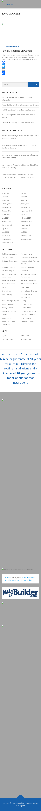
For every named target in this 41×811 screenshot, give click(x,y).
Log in (4, 336)
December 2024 (26, 221)
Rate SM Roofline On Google (17, 50)
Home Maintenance (9, 284)
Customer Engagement (11, 46)
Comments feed (7, 339)
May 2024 (5, 232)
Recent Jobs (25, 287)
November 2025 (26, 207)
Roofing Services (7, 308)
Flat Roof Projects (8, 271)
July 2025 (24, 214)
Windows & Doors (27, 322)
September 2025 (26, 211)
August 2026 (6, 193)
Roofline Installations (9, 311)
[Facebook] (20, 62)
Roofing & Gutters (8, 304)
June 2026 (5, 197)
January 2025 (6, 221)
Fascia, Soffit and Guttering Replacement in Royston (20, 105)
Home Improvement (9, 280)
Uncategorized (7, 318)
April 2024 (24, 232)
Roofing (23, 301)
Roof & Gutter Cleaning (29, 291)
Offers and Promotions (29, 284)
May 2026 (24, 197)
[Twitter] (20, 66)
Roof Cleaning (7, 294)
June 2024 (24, 228)
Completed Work (8, 257)
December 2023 (26, 239)
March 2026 (25, 200)
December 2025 (7, 207)
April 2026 (5, 200)
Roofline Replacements (29, 311)
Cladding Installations (9, 254)
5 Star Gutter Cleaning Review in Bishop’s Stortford (20, 122)
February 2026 (7, 204)
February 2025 (26, 218)
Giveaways (24, 271)
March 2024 (6, 235)
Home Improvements (28, 280)
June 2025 (5, 218)
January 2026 (25, 204)
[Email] (20, 69)
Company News (26, 254)
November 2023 (7, 242)
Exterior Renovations (28, 267)
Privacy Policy (16, 578)
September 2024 (26, 225)
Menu (37, 4)
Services (4, 315)
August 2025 (6, 214)
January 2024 (6, 239)
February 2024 (26, 235)
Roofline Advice (26, 308)
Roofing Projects (26, 304)
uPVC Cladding (26, 318)
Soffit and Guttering (27, 315)
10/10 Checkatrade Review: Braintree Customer (18, 110)
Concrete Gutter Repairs (29, 257)
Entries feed (25, 336)
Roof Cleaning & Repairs (10, 301)
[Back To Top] (20, 798)
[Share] (20, 73)
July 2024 (5, 228)
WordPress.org (26, 339)
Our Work (5, 287)
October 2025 (6, 211)
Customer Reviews (8, 267)
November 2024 (7, 225)
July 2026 (24, 193)
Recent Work (6, 291)
